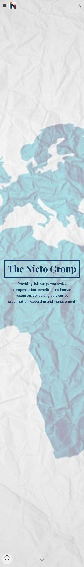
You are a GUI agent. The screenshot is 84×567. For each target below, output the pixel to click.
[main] (42, 269)
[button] (4, 5)
